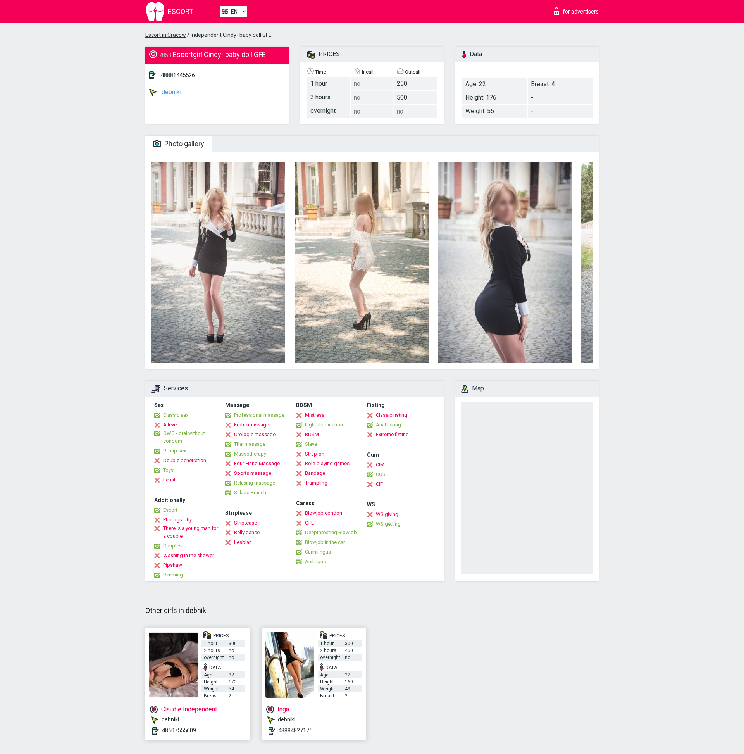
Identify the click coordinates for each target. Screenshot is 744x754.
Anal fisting (388, 425)
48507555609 (179, 730)
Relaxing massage (254, 483)
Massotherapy (250, 454)
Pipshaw (172, 565)
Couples (172, 546)
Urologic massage (255, 434)
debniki (170, 92)
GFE (309, 523)
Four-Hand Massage (257, 463)
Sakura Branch (250, 492)
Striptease (245, 523)
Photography (177, 520)
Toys (168, 470)
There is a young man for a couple (190, 532)
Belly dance (247, 532)
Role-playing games (327, 463)
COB (381, 474)
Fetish (170, 480)
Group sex (174, 451)
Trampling (316, 483)
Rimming (173, 575)
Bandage (315, 473)
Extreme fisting (392, 434)
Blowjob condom (324, 513)
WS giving (387, 514)
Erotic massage (251, 425)
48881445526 (178, 75)
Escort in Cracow (165, 35)
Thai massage (249, 444)
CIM (380, 465)
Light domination (324, 425)
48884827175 (295, 730)
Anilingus (315, 561)
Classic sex (175, 415)
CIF (379, 484)
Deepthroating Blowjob (331, 532)
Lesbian (243, 542)
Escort (170, 510)
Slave (311, 444)
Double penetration (184, 460)
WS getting (388, 524)
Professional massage (259, 415)
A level (170, 425)
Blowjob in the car (325, 542)
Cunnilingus (318, 552)
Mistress (314, 415)
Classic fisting (391, 415)
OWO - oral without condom (184, 437)
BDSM (312, 434)
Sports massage (252, 473)
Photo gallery (183, 144)
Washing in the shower (188, 555)
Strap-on (314, 454)
